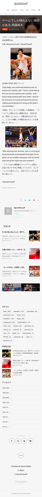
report (29, 337)
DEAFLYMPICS (24, 322)
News (5, 29)
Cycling (6, 329)
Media (15, 333)
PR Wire (7, 337)
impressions (18, 337)
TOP (8, 10)
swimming (28, 329)
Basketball (14, 10)
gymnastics (29, 326)
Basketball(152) (12, 187)
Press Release (27, 333)
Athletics (17, 326)
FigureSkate (32, 311)
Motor (27, 10)
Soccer (22, 10)
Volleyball (17, 329)
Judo (6, 333)
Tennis (6, 326)
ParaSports (8, 318)
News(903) (4, 187)
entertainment (9, 322)
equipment (7, 340)
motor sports (8, 315)
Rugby (33, 10)
